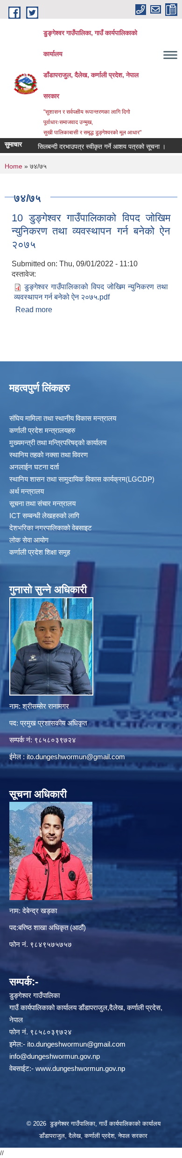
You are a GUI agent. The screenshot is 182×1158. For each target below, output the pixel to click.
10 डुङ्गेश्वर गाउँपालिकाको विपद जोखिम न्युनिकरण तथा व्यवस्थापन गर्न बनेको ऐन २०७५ (91, 231)
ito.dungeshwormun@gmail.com (76, 757)
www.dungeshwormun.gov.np (80, 1068)
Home (13, 166)
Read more (33, 310)
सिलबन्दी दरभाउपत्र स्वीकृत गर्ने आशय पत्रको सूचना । (92, 146)
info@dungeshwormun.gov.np (54, 1056)
